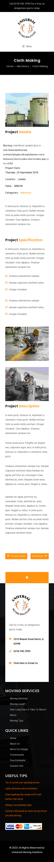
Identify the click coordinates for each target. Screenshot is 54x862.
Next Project (37, 556)
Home (10, 66)
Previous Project (18, 556)
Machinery (23, 66)
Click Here (19, 663)
